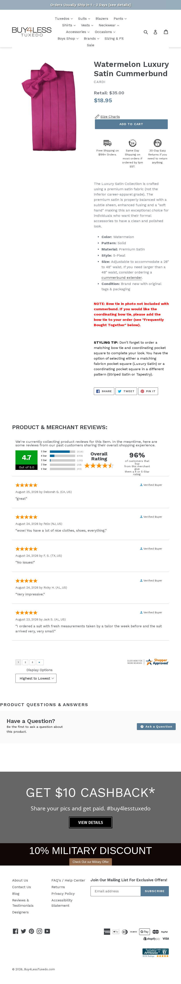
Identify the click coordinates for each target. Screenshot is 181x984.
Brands (90, 38)
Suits (83, 18)
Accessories (76, 32)
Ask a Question (158, 726)
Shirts (67, 25)
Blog (15, 893)
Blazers (102, 18)
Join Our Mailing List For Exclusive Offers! (128, 880)
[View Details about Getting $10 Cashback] (90, 827)
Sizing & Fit (114, 38)
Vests (86, 25)
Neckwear (108, 25)
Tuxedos (62, 18)
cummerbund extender (122, 277)
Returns (58, 887)
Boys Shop (67, 38)
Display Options (39, 670)
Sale (90, 45)
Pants (119, 18)
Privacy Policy (63, 893)
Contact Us (21, 887)
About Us (20, 880)
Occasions (104, 32)
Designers (20, 912)
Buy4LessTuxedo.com (39, 969)
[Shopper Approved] (155, 956)
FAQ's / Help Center (68, 880)
